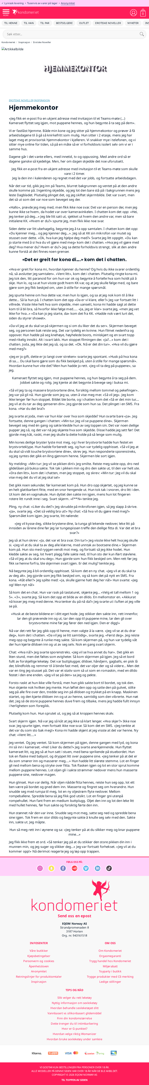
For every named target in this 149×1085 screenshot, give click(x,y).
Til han (29, 23)
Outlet (84, 23)
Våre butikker (39, 950)
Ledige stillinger (110, 981)
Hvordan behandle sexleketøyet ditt (74, 1008)
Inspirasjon (42, 100)
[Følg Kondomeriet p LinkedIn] (97, 871)
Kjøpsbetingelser (38, 956)
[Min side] (133, 12)
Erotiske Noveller (108, 23)
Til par (44, 23)
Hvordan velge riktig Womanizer (74, 1034)
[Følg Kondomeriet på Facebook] (63, 871)
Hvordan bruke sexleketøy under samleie (74, 1039)
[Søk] (142, 34)
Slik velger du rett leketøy (74, 997)
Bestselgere (64, 23)
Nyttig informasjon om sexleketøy (74, 1003)
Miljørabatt (110, 966)
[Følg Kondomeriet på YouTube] (74, 871)
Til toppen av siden (74, 1080)
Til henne (10, 23)
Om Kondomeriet (110, 950)
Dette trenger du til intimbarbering (74, 1023)
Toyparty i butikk (110, 971)
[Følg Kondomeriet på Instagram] (39, 871)
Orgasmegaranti (110, 956)
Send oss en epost (74, 915)
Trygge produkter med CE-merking (110, 976)
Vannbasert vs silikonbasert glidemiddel (75, 1013)
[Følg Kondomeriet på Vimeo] (85, 871)
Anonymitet (68, 3)
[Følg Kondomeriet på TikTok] (109, 871)
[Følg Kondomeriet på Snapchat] (51, 871)
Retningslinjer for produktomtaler (39, 976)
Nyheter (133, 23)
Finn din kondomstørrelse (74, 1018)
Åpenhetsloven (39, 966)
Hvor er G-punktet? (74, 1028)
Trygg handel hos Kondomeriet (110, 961)
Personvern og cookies (38, 961)
